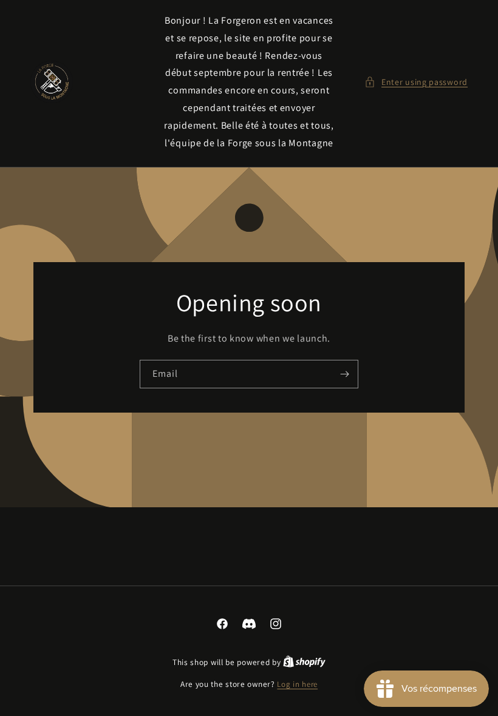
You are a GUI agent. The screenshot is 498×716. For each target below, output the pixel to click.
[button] (416, 82)
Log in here (297, 684)
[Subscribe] (344, 374)
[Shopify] (304, 662)
